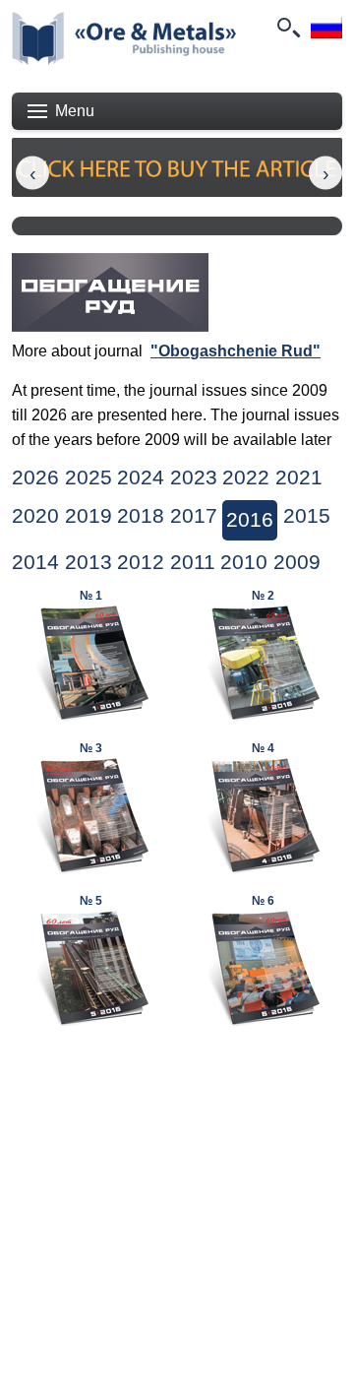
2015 (306, 516)
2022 (245, 477)
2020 (35, 516)
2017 (193, 516)
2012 (140, 562)
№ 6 (263, 901)
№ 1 (91, 596)
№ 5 (91, 901)
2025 (88, 477)
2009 (297, 562)
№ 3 (91, 748)
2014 (35, 562)
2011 (192, 562)
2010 (243, 562)
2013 (88, 562)
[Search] (287, 27)
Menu (74, 110)
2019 (88, 516)
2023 (193, 477)
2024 (140, 477)
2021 (299, 477)
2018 (140, 516)
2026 (35, 477)
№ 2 (263, 596)
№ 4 (263, 748)
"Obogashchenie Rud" (235, 351)
